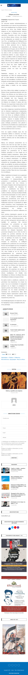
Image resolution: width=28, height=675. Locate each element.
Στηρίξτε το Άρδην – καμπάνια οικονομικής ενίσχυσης (18, 469)
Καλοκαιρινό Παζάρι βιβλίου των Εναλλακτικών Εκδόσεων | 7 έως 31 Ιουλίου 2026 (18, 486)
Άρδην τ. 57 (7, 357)
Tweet (3, 354)
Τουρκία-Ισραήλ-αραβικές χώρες (17, 329)
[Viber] (19, 665)
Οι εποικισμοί (13, 324)
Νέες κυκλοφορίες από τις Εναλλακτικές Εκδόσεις (17, 477)
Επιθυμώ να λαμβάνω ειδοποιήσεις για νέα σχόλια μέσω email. (12, 449)
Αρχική (2, 9)
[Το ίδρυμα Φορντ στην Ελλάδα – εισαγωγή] (6, 346)
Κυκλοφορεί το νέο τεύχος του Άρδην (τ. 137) (18, 502)
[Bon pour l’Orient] (6, 314)
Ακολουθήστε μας (5, 516)
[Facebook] (12, 1)
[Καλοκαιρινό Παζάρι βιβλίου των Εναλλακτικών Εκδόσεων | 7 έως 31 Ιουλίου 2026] (5, 487)
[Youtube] (15, 665)
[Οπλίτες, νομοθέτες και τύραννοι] (14, 380)
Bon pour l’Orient (14, 313)
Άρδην (2, 357)
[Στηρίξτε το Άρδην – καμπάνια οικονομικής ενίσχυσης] (5, 470)
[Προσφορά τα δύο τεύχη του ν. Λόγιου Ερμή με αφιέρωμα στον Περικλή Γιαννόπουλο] (5, 495)
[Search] (26, 5)
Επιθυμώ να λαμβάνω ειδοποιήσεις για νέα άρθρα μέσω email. (12, 454)
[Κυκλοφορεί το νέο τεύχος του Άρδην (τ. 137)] (5, 504)
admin (9, 16)
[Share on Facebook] (12, 364)
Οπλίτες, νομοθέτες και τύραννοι (14, 391)
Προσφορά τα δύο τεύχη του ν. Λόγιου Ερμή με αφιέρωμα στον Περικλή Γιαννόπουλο (18, 495)
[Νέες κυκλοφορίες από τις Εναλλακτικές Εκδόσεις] (5, 478)
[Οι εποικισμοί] (6, 325)
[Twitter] (12, 665)
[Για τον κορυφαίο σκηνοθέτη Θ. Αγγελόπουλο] (6, 320)
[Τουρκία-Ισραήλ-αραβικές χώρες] (6, 331)
